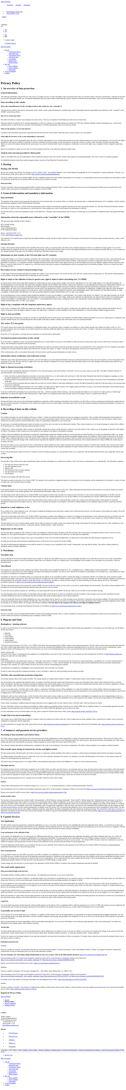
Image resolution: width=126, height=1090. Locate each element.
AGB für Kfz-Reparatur (69, 1050)
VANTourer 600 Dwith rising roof (14, 1064)
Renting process (56, 1050)
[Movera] (12, 1043)
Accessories (12, 1071)
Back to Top (8, 1055)
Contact (7, 1085)
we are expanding (10, 1083)
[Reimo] (11, 1040)
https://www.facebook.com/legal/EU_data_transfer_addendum (20, 960)
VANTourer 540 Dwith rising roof (14, 1068)
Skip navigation (6, 1)
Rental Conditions (44, 1050)
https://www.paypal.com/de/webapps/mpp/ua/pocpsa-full (104, 789)
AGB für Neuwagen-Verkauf (110, 1050)
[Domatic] (12, 1046)
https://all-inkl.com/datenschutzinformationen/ (46, 174)
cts (3, 1052)
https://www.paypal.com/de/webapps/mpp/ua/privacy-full (48, 792)
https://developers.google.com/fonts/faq (55, 724)
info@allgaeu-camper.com (14, 12)
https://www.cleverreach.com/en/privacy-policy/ (67, 606)
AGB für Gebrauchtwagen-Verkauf (89, 1050)
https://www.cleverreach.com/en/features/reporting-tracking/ (35, 582)
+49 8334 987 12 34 (12, 13)
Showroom (12, 1081)
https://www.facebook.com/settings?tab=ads (93, 955)
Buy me (7, 1076)
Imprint (25, 1050)
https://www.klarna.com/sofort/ (10, 812)
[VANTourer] (13, 1033)
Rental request (13, 1074)
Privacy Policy (33, 1050)
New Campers (13, 1078)
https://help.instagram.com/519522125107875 (54, 976)
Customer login (9, 40)
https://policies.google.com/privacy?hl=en (84, 711)
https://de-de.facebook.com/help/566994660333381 (59, 960)
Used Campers (13, 1079)
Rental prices (13, 1072)
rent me (7, 1062)
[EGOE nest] (13, 1036)
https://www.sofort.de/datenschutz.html (110, 811)
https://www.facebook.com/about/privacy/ (47, 963)
